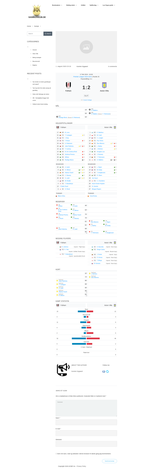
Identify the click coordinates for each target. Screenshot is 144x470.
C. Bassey (68, 175)
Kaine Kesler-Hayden (98, 183)
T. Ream (67, 140)
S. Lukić (67, 178)
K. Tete (67, 249)
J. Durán (99, 254)
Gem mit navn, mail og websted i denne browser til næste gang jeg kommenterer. (84, 454)
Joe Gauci (95, 178)
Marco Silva (61, 196)
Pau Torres (100, 140)
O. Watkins (94, 110)
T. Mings (99, 260)
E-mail (58, 429)
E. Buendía (100, 247)
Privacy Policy (81, 466)
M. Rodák (68, 181)
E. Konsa (99, 257)
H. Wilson (68, 170)
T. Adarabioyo (69, 183)
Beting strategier (37, 57)
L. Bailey (99, 146)
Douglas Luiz (101, 151)
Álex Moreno (100, 143)
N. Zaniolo (95, 186)
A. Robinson (75, 117)
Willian (67, 157)
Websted (59, 439)
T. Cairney (68, 149)
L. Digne (99, 167)
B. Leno (67, 132)
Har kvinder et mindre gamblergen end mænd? (42, 83)
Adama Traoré (69, 172)
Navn (58, 418)
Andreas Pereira (70, 154)
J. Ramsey (100, 154)
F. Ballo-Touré (64, 186)
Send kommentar (109, 461)
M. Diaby (99, 170)
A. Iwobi (67, 167)
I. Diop (67, 138)
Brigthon (35, 65)
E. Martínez (100, 132)
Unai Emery (93, 196)
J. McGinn (100, 149)
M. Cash (99, 135)
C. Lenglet (100, 138)
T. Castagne (68, 135)
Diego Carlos (101, 249)
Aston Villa (35, 53)
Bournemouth (36, 61)
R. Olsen (99, 175)
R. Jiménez (65, 247)
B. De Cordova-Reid (71, 151)
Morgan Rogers (96, 189)
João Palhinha (69, 146)
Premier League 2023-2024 (82, 77)
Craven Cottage (87, 100)
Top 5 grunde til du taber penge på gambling (42, 89)
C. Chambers (101, 181)
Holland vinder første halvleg (40, 104)
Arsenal (35, 49)
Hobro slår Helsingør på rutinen (41, 94)
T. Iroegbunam (101, 172)
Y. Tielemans (106, 114)
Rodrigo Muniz (63, 117)
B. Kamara (97, 263)
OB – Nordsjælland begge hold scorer (41, 99)
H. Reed (67, 189)
